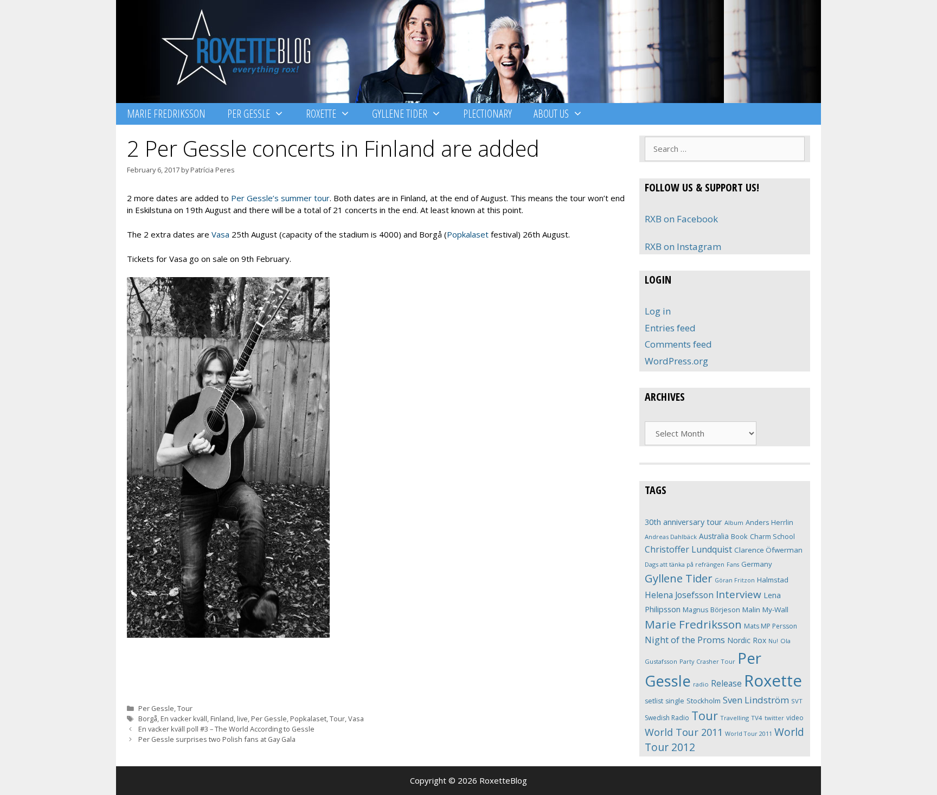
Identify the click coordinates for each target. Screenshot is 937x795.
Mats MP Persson (770, 626)
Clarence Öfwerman (768, 550)
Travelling (734, 718)
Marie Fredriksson (166, 113)
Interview (738, 594)
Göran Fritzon (735, 580)
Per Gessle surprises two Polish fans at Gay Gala (217, 739)
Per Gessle (248, 113)
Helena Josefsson (679, 595)
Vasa (220, 234)
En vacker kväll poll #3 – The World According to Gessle (226, 729)
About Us (551, 113)
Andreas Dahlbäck (671, 537)
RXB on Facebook (681, 219)
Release (726, 683)
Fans (733, 564)
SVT (797, 701)
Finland (222, 718)
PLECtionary (487, 113)
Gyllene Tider (399, 113)
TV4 (756, 718)
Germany (756, 564)
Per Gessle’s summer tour (280, 198)
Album (733, 522)
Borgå (147, 718)
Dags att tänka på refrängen (684, 564)
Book (739, 536)
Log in (658, 311)
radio (701, 684)
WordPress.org (676, 361)
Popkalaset (468, 234)
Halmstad (772, 580)
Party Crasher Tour (707, 661)
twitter (774, 718)
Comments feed (678, 344)
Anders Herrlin (769, 522)
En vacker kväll (184, 718)
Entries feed (670, 328)
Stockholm (703, 701)
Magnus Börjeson (711, 609)
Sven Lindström (756, 700)
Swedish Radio (667, 717)
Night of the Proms (685, 639)
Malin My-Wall (765, 609)
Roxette (321, 113)
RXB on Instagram (683, 246)
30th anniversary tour (683, 522)
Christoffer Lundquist (688, 549)
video (795, 717)
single (674, 701)
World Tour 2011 (684, 732)
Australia (714, 536)
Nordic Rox (746, 640)
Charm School (772, 536)
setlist (654, 701)
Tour (184, 708)
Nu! (773, 641)
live (242, 718)
